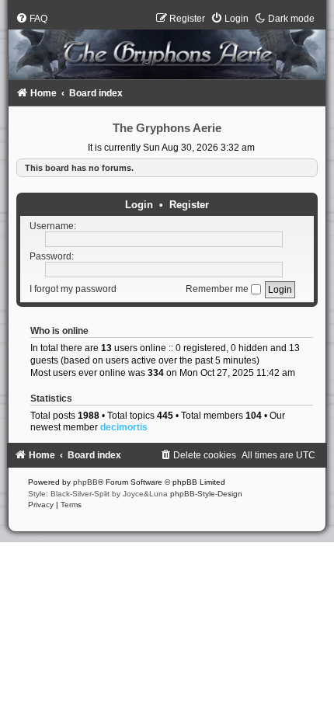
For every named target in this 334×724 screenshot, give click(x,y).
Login (139, 205)
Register (189, 205)
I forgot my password (73, 289)
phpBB (85, 482)
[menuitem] (31, 18)
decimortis (124, 427)
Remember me (218, 289)
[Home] (167, 49)
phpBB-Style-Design (206, 493)
